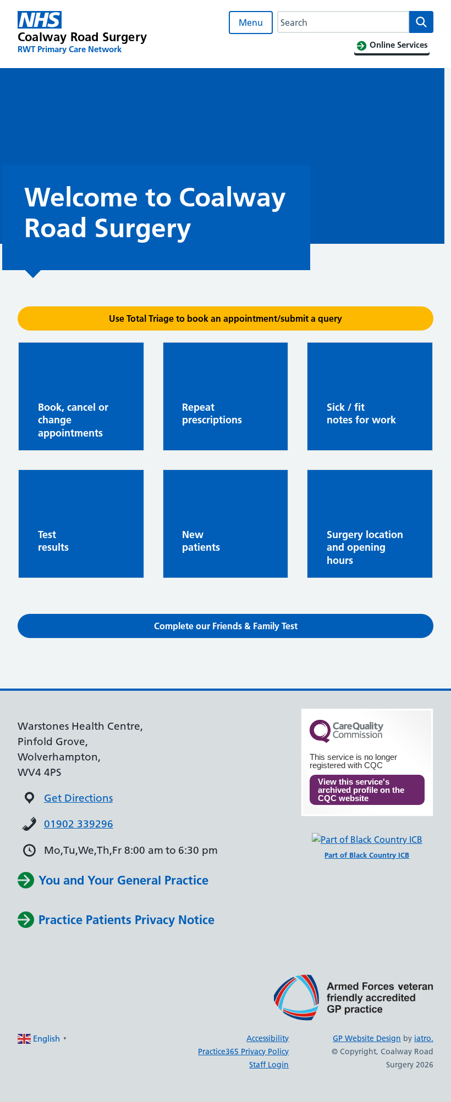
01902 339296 (78, 824)
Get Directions (78, 798)
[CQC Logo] (346, 740)
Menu (251, 22)
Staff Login (269, 1065)
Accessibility (267, 1038)
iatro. (423, 1038)
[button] (225, 318)
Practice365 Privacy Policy (243, 1051)
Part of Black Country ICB (366, 855)
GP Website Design (367, 1038)
